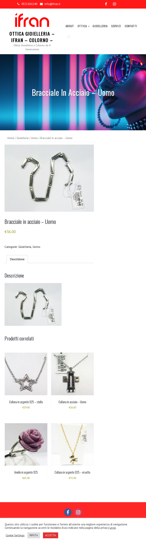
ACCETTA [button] (50, 535)
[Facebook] (106, 4)
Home (10, 138)
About (70, 26)
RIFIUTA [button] (34, 535)
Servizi (116, 26)
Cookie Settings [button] (15, 535)
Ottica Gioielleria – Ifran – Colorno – (32, 36)
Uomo (34, 138)
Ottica (82, 26)
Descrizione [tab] (17, 259)
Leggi (113, 528)
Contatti (131, 26)
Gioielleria (100, 26)
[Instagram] (114, 4)
